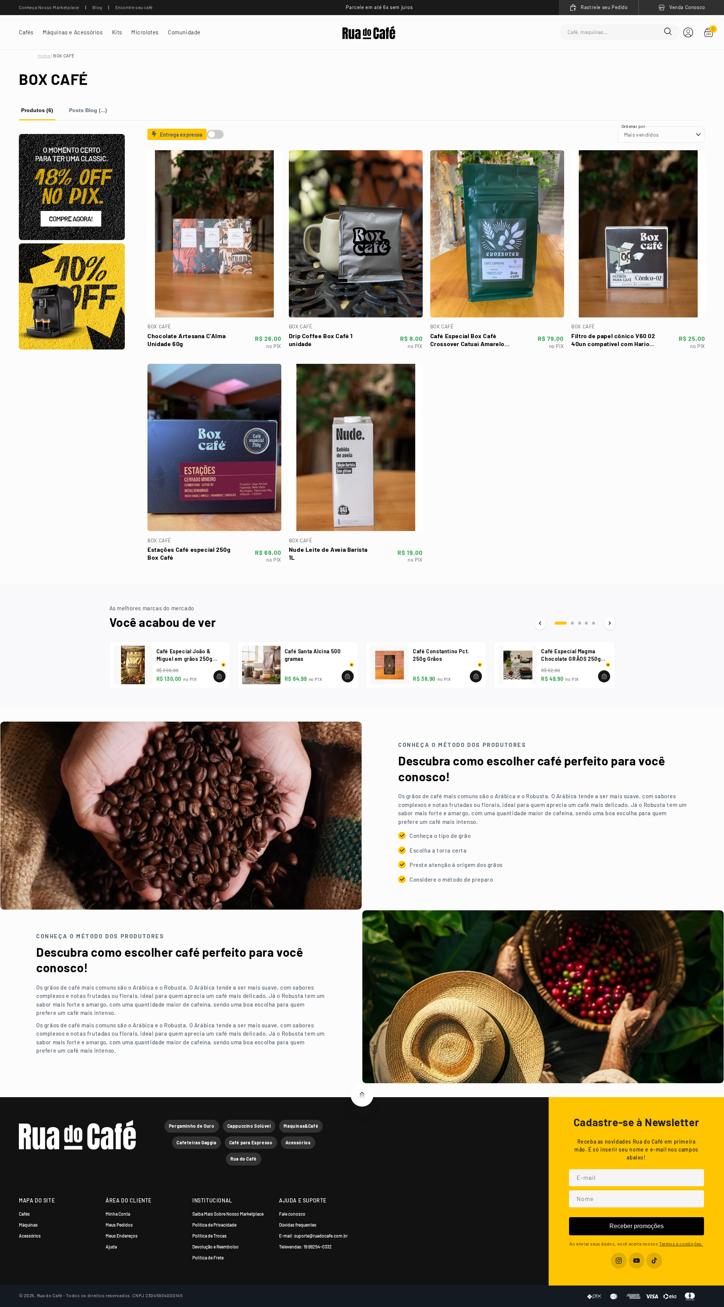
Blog (97, 7)
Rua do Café (243, 1158)
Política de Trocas (209, 1235)
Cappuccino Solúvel (249, 1125)
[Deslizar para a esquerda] (540, 623)
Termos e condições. (681, 1243)
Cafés (24, 1213)
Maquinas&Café (301, 1125)
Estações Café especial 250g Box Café (188, 553)
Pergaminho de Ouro (192, 1125)
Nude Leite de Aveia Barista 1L (328, 553)
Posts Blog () (88, 110)
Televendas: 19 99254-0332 (305, 1246)
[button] (26, 32)
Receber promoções (636, 1226)
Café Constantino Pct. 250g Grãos (441, 655)
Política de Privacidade (214, 1224)
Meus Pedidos (119, 1224)
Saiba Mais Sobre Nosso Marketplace (228, 1213)
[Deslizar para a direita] (609, 623)
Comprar (214, 305)
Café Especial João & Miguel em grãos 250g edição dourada (184, 655)
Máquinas (28, 1224)
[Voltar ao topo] (362, 1095)
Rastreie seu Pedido (604, 7)
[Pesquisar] (668, 32)
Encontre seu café (134, 7)
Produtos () (37, 110)
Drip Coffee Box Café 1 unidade (321, 339)
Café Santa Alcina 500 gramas (313, 655)
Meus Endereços (122, 1235)
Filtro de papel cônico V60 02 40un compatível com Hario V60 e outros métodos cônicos (613, 340)
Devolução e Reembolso (215, 1246)
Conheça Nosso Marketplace (49, 7)
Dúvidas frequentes (297, 1224)
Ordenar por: (634, 126)
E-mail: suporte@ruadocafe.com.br (313, 1235)
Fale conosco (292, 1213)
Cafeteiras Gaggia (196, 1142)
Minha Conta (118, 1213)
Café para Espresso (251, 1142)
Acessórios (298, 1142)
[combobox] (616, 32)
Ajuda (111, 1246)
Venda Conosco (687, 7)
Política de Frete (208, 1257)
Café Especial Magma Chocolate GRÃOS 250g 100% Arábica (571, 655)
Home (44, 55)
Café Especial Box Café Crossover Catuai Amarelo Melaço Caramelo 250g (467, 340)
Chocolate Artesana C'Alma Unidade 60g (186, 339)
